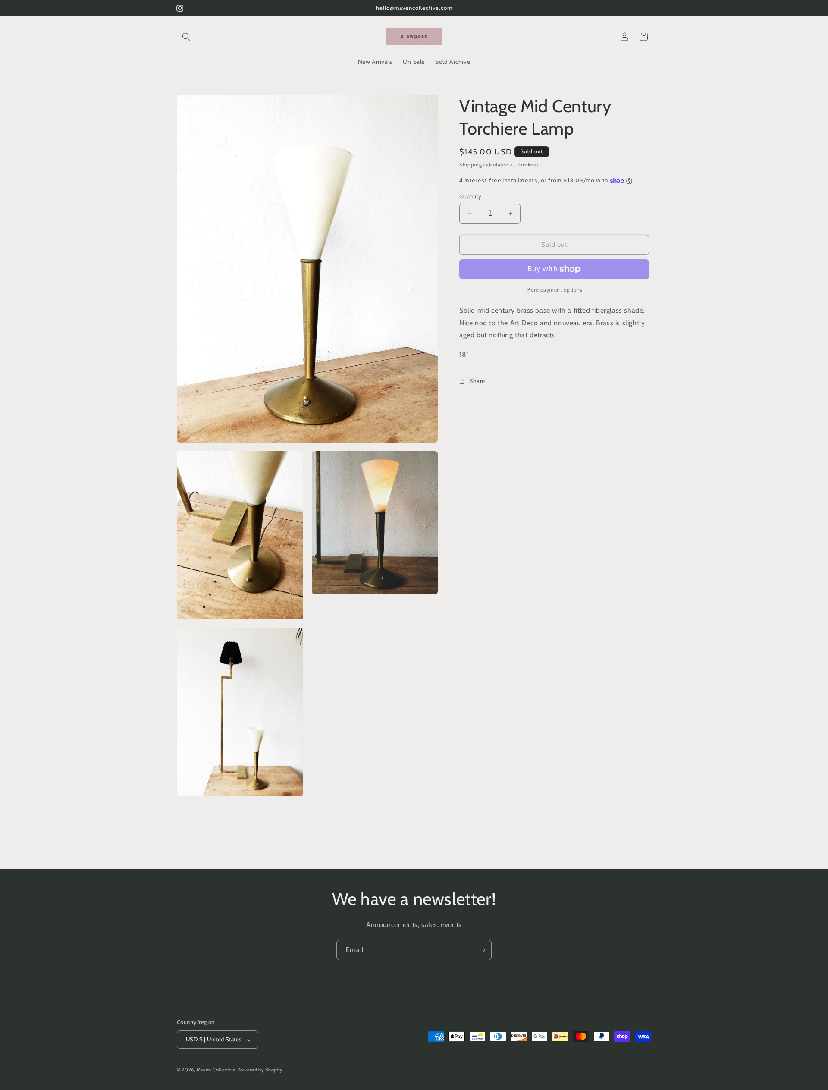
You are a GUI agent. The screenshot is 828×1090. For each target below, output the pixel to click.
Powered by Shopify (260, 1070)
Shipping (470, 164)
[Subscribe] (481, 950)
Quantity (470, 196)
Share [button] (477, 381)
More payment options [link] (554, 289)
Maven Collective (216, 1070)
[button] (186, 36)
